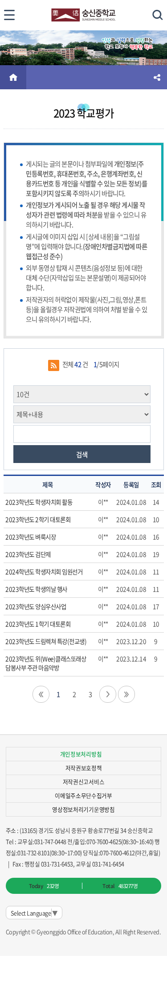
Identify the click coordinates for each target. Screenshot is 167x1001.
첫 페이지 (41, 694)
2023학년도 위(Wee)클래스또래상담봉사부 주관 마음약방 (45, 663)
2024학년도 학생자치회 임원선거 (43, 571)
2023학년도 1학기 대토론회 (37, 623)
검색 (82, 454)
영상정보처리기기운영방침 (83, 809)
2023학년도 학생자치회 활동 (38, 501)
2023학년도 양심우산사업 (35, 606)
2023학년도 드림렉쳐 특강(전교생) (45, 641)
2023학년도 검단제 (28, 554)
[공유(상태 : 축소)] (157, 77)
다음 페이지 (107, 694)
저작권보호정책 (83, 767)
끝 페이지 (126, 694)
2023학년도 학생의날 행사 (36, 588)
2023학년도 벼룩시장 (30, 536)
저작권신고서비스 (83, 781)
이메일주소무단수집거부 (83, 795)
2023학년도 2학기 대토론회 (37, 519)
